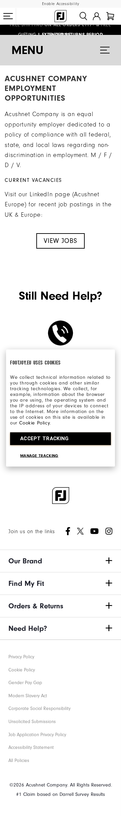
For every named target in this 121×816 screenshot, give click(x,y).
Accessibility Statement (31, 747)
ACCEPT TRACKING (44, 439)
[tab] (110, 16)
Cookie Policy (34, 423)
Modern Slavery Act (27, 696)
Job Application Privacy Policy (37, 734)
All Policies (18, 760)
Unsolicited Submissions (32, 721)
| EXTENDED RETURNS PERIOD (60, 32)
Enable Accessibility (60, 4)
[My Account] (96, 16)
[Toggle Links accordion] (60, 561)
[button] (8, 16)
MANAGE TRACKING (39, 455)
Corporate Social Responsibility (39, 708)
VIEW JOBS (60, 241)
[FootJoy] (60, 16)
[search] (83, 16)
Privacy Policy (21, 657)
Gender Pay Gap (25, 682)
